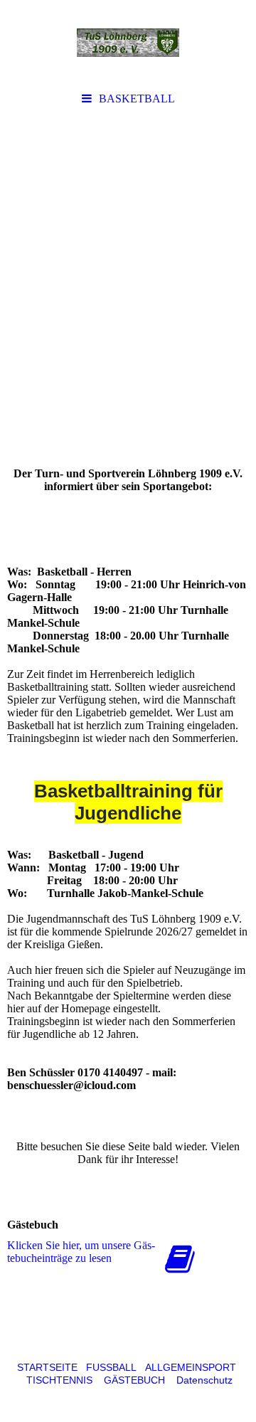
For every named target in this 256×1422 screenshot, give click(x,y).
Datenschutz (204, 1380)
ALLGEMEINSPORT (190, 1367)
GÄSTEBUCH (134, 1380)
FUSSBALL (111, 1367)
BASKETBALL (137, 98)
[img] (128, 42)
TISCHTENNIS (59, 1380)
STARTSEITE (47, 1367)
